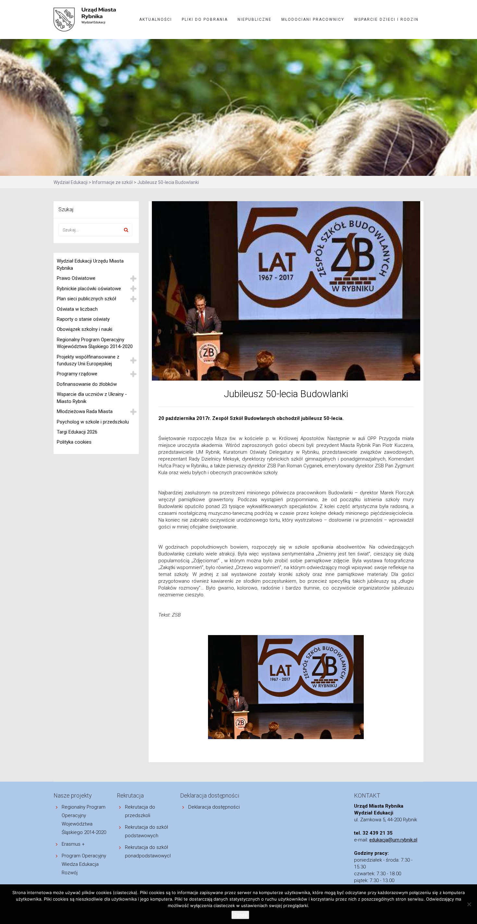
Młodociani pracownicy (312, 19)
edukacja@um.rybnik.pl (393, 840)
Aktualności (155, 19)
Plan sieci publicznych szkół (86, 299)
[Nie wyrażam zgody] (469, 904)
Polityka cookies (74, 442)
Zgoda (240, 914)
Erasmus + (73, 844)
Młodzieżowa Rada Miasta (85, 411)
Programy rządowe (77, 374)
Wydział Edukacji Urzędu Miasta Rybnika (90, 264)
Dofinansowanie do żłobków (87, 384)
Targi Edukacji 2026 (77, 432)
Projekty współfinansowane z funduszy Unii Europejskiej (88, 360)
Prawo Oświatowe (76, 278)
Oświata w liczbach (77, 309)
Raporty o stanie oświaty (83, 319)
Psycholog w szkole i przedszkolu (93, 422)
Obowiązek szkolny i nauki (84, 329)
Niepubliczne (255, 19)
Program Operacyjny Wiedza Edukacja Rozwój (84, 864)
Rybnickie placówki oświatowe (89, 289)
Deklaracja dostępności (214, 807)
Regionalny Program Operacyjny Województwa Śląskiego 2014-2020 (95, 343)
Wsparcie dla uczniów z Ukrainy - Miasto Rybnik (92, 397)
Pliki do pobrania (205, 19)
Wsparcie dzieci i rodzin (386, 19)
